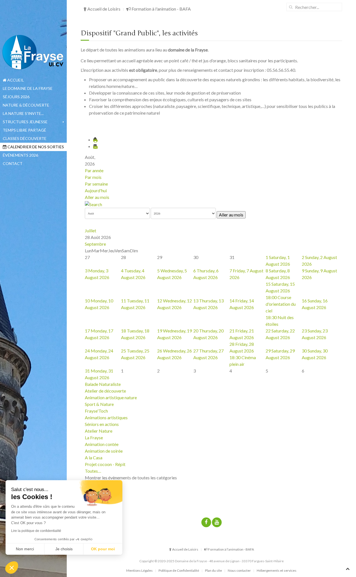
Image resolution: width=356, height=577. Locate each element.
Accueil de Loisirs (103, 8)
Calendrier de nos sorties (35, 146)
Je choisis (64, 549)
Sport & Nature (99, 404)
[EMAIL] (95, 146)
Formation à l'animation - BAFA (161, 8)
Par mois (93, 177)
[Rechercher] (93, 203)
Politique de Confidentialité (179, 570)
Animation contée (101, 444)
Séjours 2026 (16, 96)
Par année (94, 170)
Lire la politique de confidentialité (36, 531)
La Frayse (94, 437)
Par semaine (96, 183)
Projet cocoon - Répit (105, 464)
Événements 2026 (20, 155)
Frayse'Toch (96, 410)
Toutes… (93, 471)
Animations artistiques (106, 417)
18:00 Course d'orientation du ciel (281, 304)
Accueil (15, 80)
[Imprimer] (95, 139)
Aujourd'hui (96, 190)
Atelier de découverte (105, 390)
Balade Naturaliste (103, 384)
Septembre (95, 243)
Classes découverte (24, 138)
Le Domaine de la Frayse (28, 88)
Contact (13, 163)
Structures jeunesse (25, 121)
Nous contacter (239, 570)
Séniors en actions (102, 424)
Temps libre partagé (24, 130)
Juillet (90, 230)
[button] (11, 567)
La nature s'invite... (23, 113)
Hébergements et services (276, 570)
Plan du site (213, 570)
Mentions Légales (139, 570)
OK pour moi (103, 549)
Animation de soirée (104, 450)
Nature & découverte (26, 105)
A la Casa (93, 457)
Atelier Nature (98, 430)
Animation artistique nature (111, 397)
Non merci (25, 549)
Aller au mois (97, 197)
